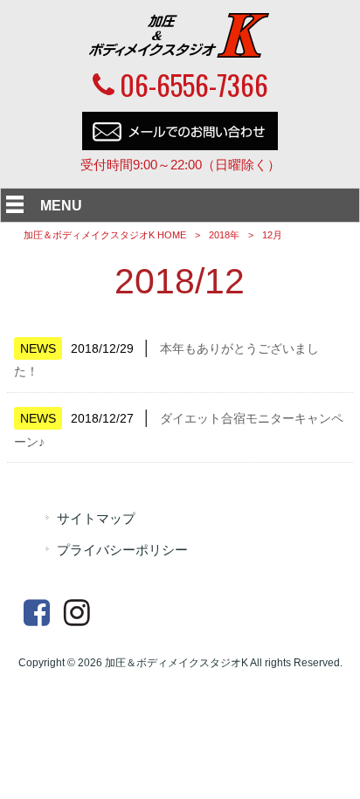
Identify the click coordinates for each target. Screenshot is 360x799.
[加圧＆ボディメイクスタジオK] (180, 52)
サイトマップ (96, 519)
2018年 (224, 235)
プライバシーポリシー (122, 550)
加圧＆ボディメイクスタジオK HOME (105, 235)
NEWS (38, 348)
